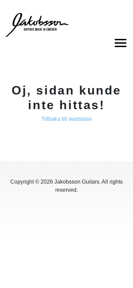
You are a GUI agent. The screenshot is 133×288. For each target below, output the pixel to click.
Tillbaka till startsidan (66, 119)
